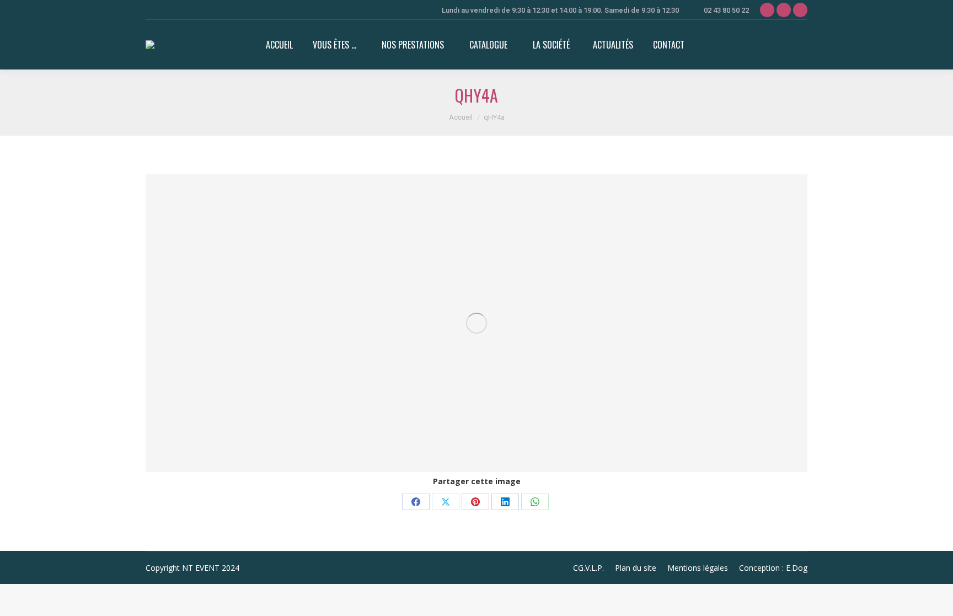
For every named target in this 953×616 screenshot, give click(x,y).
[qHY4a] (476, 323)
